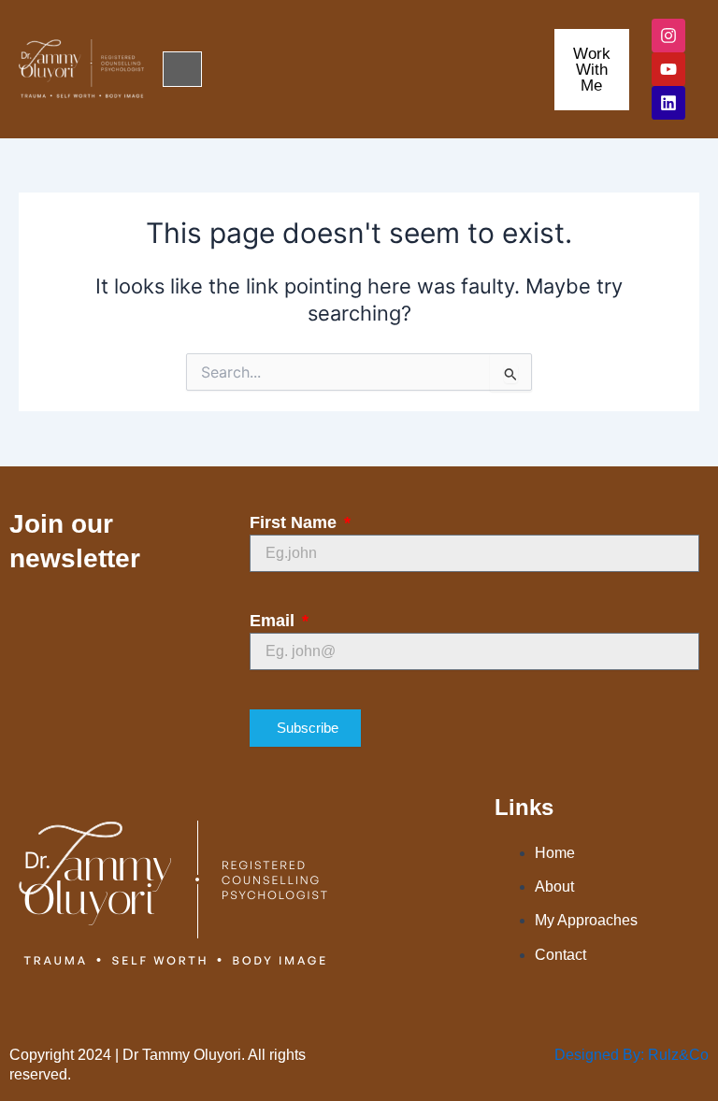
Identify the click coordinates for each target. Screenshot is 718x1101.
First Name (295, 522)
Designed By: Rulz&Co (631, 1055)
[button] (182, 69)
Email (274, 620)
